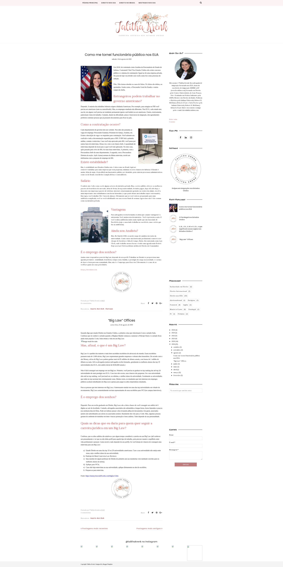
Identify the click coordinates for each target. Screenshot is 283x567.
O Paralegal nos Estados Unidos (189, 218)
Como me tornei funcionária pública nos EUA (122, 54)
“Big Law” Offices (121, 320)
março (175, 372)
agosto (176, 353)
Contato (172, 122)
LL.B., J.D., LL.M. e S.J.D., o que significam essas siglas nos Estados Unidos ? (190, 228)
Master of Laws (176, 309)
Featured (109, 308)
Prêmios (181, 314)
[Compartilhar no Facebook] (148, 303)
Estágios (191, 300)
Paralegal (192, 309)
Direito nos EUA (97, 308)
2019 (173, 344)
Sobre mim (173, 119)
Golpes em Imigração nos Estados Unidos (186, 189)
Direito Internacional (178, 291)
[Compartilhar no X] (152, 303)
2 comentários (86, 513)
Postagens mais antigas (149, 528)
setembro (177, 350)
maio (175, 367)
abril (175, 370)
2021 (173, 339)
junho (175, 364)
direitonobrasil (176, 300)
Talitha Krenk (91, 564)
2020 (173, 341)
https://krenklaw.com (89, 270)
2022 (173, 336)
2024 (173, 330)
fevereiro (176, 375)
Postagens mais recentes (95, 528)
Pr (171, 314)
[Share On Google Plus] (160, 303)
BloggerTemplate (108, 564)
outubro (176, 347)
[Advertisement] (180, 261)
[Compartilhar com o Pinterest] (156, 303)
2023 (173, 333)
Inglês (185, 305)
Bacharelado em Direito (179, 287)
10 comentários (86, 303)
